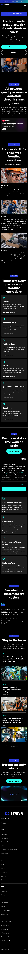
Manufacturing (5, 838)
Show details (19, 484)
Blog (2, 864)
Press (3, 899)
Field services (5, 842)
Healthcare (4, 853)
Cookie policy (5, 914)
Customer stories (6, 937)
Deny (14, 493)
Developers (4, 941)
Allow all (14, 488)
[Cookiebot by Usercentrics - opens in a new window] (20, 459)
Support (3, 880)
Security (3, 876)
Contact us (4, 903)
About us (4, 891)
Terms (3, 906)
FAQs (3, 868)
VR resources (5, 933)
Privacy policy (5, 910)
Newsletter (4, 872)
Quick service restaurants (9, 849)
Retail (3, 846)
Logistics (4, 834)
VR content (4, 929)
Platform (4, 823)
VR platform (5, 925)
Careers (3, 895)
